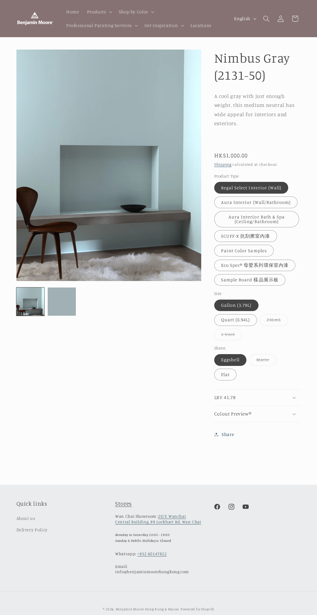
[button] (99, 12)
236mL (277, 321)
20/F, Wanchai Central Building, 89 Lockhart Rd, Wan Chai (158, 519)
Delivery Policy (32, 529)
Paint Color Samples (244, 250)
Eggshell (230, 359)
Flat (225, 374)
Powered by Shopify (197, 609)
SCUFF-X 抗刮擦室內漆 (245, 236)
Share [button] (228, 434)
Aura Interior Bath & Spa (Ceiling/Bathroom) (256, 219)
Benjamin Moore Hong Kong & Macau (148, 609)
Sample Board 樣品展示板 (250, 279)
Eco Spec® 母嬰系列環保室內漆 (255, 265)
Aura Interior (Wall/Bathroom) (256, 202)
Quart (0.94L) (235, 319)
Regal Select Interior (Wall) (251, 187)
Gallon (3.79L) (236, 305)
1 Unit (231, 335)
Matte (266, 361)
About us (25, 518)
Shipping (223, 164)
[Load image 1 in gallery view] (30, 302)
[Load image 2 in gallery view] (62, 302)
